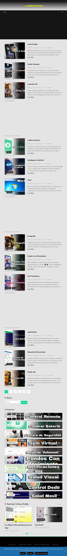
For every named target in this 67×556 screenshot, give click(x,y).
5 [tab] (36, 533)
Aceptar (23, 553)
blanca (30, 47)
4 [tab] (34, 533)
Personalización (16, 268)
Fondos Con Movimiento (36, 256)
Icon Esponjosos (33, 276)
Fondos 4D (31, 372)
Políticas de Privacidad (42, 544)
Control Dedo (32, 44)
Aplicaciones (10, 519)
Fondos (9, 76)
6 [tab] (38, 533)
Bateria (9, 152)
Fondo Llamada (33, 64)
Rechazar (30, 553)
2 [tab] (29, 533)
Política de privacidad (41, 553)
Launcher (9, 96)
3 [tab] (31, 533)
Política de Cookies (25, 544)
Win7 (29, 180)
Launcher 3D (32, 84)
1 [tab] (27, 533)
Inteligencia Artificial (35, 160)
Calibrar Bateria (33, 140)
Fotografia (31, 236)
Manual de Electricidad (36, 352)
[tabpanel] (18, 519)
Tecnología (10, 56)
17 (24, 391)
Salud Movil (32, 332)
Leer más (30, 57)
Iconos (9, 288)
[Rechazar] (65, 551)
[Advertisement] (33, 27)
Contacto (55, 544)
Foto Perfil (39, 525)
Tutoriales (10, 344)
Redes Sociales (41, 519)
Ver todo (59, 504)
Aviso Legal (12, 544)
